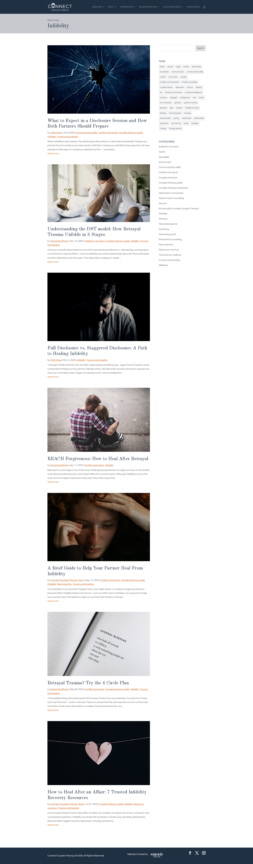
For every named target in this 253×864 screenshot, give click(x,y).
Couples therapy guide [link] (131, 133)
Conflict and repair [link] (108, 133)
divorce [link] (190, 87)
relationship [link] (186, 118)
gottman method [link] (190, 103)
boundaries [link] (164, 72)
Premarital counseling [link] (170, 239)
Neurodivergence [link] (168, 224)
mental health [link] (165, 118)
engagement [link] (185, 98)
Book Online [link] (193, 7)
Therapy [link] (163, 128)
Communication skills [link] (86, 133)
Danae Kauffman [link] (60, 241)
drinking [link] (199, 87)
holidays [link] (179, 108)
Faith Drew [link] (56, 133)
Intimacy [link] (163, 219)
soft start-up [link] (176, 123)
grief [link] (171, 108)
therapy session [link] (175, 128)
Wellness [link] (163, 265)
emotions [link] (163, 98)
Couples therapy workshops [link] (173, 188)
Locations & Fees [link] (171, 7)
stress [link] (186, 123)
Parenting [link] (164, 229)
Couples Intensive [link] (168, 177)
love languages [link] (175, 113)
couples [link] (183, 77)
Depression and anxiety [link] (171, 193)
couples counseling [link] (189, 82)
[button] (201, 48)
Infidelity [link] (51, 136)
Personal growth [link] (167, 234)
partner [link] (176, 118)
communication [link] (178, 72)
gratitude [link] (163, 108)
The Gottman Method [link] (170, 255)
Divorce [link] (163, 203)
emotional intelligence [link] (193, 92)
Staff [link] (111, 7)
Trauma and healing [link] (67, 136)
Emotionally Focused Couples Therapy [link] (179, 208)
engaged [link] (173, 98)
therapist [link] (194, 123)
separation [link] (164, 123)
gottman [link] (177, 103)
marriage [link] (187, 113)
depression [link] (180, 87)
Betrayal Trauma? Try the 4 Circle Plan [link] (88, 683)
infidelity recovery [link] (192, 108)
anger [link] (178, 67)
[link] (60, 7)
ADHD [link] (162, 67)
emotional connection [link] (173, 92)
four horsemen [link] (166, 103)
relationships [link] (199, 118)
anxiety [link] (186, 67)
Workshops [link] (126, 7)
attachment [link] (196, 67)
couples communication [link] (169, 82)
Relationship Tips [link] (147, 7)
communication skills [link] (195, 72)
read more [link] (53, 153)
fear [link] (194, 98)
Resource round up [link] (169, 250)
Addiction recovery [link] (95, 241)
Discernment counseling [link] (171, 198)
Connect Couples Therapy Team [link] (67, 580)
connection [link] (173, 77)
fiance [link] (201, 98)
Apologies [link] (164, 157)
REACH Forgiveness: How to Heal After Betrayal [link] (97, 459)
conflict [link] (163, 77)
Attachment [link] (165, 162)
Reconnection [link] (64, 584)
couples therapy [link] (166, 87)
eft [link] (161, 92)
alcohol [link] (170, 67)
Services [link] (97, 7)
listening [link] (163, 113)
